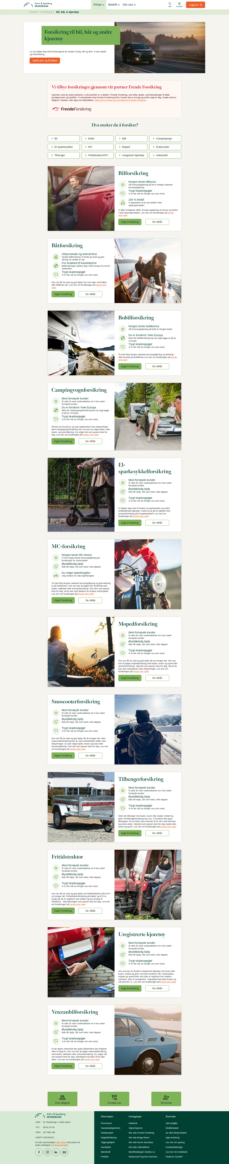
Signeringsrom (136, 1128)
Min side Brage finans (139, 1137)
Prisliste (104, 1157)
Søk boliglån (171, 1123)
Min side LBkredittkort (139, 1147)
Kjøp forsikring (172, 1137)
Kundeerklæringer (174, 1147)
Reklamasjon (107, 1133)
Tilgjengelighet (108, 1142)
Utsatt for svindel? (174, 1157)
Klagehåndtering (109, 1137)
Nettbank (133, 1123)
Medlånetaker (172, 1128)
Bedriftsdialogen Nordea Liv (142, 1152)
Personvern (106, 1123)
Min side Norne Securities (141, 1142)
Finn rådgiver (62, 1098)
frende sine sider (91, 435)
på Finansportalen (59, 1145)
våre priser (61, 1142)
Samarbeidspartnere (110, 1128)
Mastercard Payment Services (143, 1157)
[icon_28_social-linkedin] (56, 1152)
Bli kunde (166, 1098)
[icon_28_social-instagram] (47, 1152)
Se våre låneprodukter (176, 1133)
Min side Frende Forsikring (141, 1133)
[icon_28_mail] (64, 1152)
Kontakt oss (114, 1098)
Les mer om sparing (175, 1142)
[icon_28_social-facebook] (39, 1152)
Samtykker (106, 1147)
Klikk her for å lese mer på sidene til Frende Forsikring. (121, 100)
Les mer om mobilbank (176, 1152)
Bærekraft (105, 1152)
